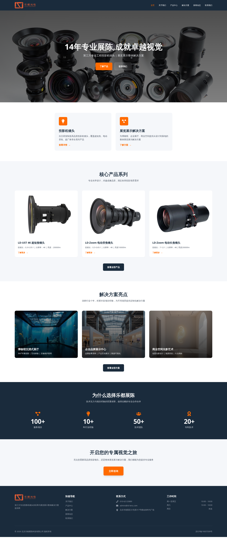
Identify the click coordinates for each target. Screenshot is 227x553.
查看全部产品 (113, 267)
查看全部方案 (113, 367)
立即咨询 (113, 471)
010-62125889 (126, 501)
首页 (152, 5)
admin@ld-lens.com (128, 505)
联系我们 (208, 5)
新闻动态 (197, 5)
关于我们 (162, 5)
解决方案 (185, 5)
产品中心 (174, 5)
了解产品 (104, 66)
